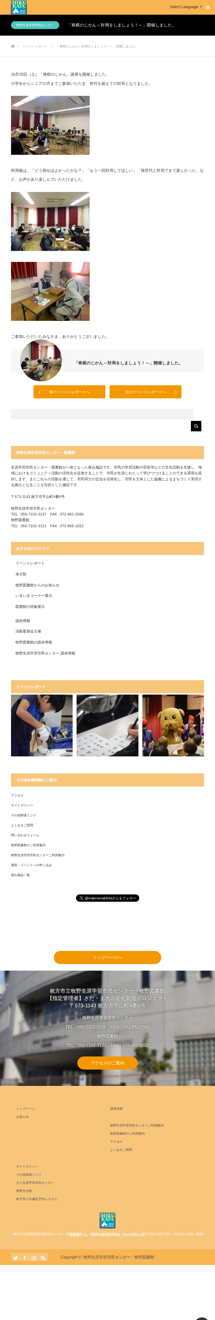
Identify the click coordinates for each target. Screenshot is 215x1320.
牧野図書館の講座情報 (33, 642)
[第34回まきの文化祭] (173, 725)
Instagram (33, 1257)
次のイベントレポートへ (145, 392)
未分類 (20, 574)
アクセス (17, 795)
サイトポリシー (22, 805)
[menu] (207, 7)
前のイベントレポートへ (69, 392)
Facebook (24, 1257)
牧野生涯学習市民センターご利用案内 (37, 855)
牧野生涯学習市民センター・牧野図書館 (118, 1257)
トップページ (25, 1108)
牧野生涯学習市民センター (35, 25)
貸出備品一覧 (20, 875)
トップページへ (107, 957)
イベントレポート (30, 563)
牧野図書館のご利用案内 (28, 845)
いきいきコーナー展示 (33, 595)
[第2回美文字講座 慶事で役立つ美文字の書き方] (107, 725)
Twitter (15, 1257)
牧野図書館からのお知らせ (37, 585)
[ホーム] (12, 38)
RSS (42, 1257)
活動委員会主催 (28, 631)
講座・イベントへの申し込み (31, 865)
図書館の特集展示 (30, 606)
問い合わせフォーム (25, 835)
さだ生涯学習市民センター (35, 1183)
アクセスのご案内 (107, 1063)
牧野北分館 (24, 1191)
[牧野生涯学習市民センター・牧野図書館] (107, 1220)
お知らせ (22, 1117)
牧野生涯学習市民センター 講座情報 (45, 653)
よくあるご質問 (22, 825)
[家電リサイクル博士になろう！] (42, 725)
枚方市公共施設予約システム (36, 1199)
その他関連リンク (23, 815)
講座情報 (22, 621)
